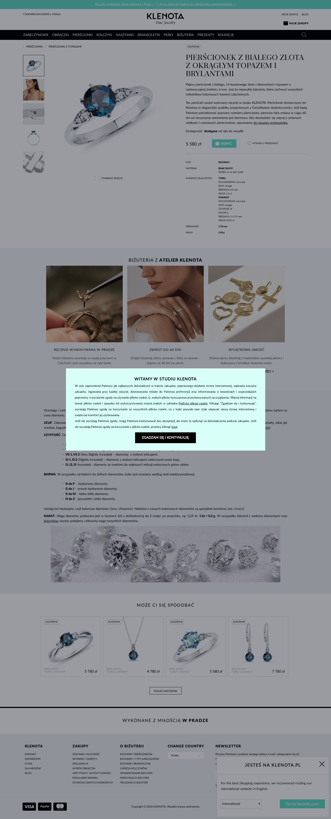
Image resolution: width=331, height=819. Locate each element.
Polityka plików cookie (193, 403)
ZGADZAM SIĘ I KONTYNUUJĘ (165, 437)
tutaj (174, 427)
